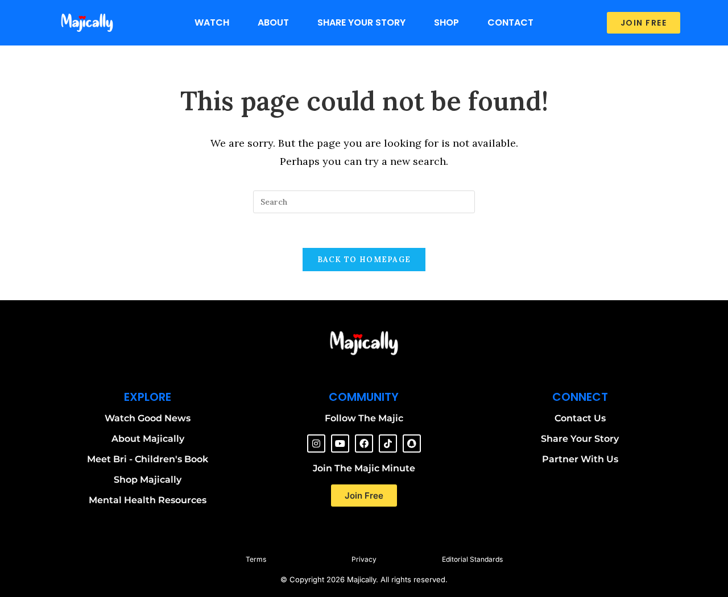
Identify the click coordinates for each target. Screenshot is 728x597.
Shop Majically (147, 479)
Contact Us (580, 418)
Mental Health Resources (147, 500)
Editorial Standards (472, 559)
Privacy (364, 559)
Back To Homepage (364, 259)
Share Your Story (361, 22)
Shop (446, 22)
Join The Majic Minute (364, 468)
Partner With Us (580, 459)
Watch (212, 22)
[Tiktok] (388, 443)
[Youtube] (340, 443)
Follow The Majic (364, 418)
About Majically (147, 438)
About (273, 22)
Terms (256, 559)
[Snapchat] (412, 443)
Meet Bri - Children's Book (147, 459)
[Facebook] (364, 443)
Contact (510, 22)
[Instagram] (316, 443)
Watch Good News (148, 418)
